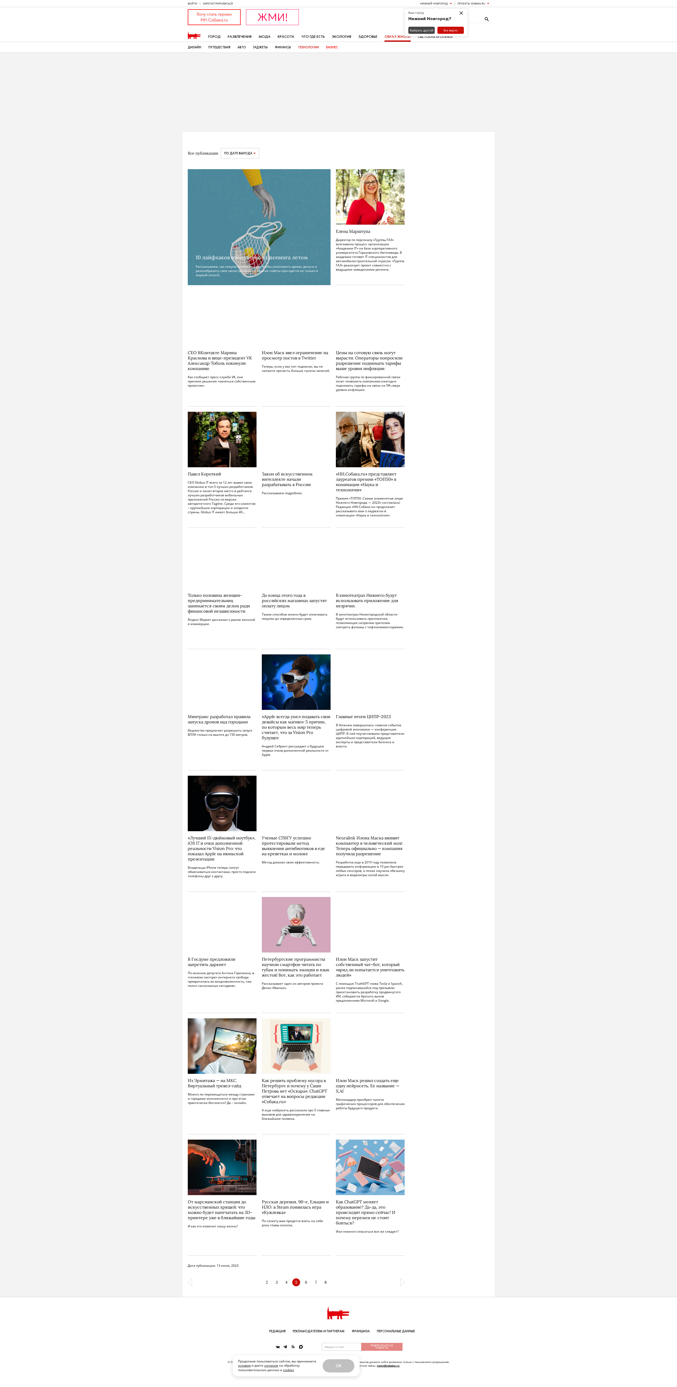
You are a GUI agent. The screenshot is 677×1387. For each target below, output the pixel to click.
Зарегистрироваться (218, 3)
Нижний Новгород (434, 3)
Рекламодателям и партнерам (319, 1331)
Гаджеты (260, 47)
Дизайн (194, 47)
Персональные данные (396, 1331)
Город (214, 36)
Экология (341, 36)
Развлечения (239, 36)
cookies (288, 1370)
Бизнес (332, 47)
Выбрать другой (421, 30)
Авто (241, 47)
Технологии (308, 47)
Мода (265, 36)
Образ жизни (398, 36)
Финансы (283, 47)
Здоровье (367, 36)
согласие (271, 1365)
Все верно (450, 30)
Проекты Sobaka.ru (471, 3)
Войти (192, 3)
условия (244, 1365)
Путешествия (219, 47)
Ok (338, 1365)
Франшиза (361, 1331)
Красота (286, 36)
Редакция (277, 1331)
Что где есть (313, 36)
